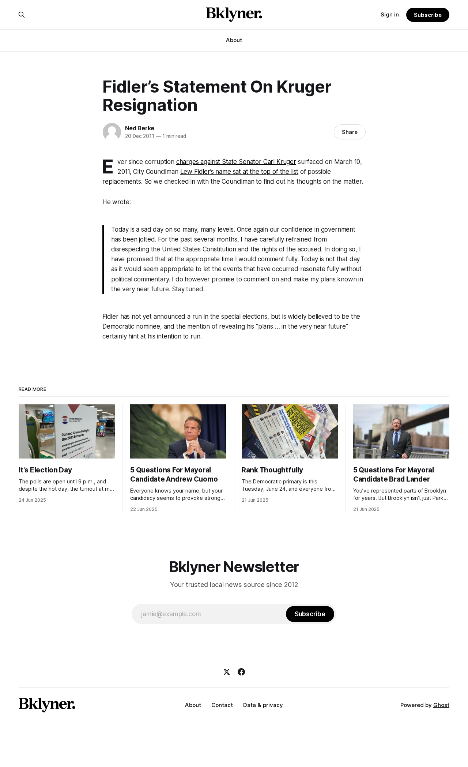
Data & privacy (263, 704)
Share (350, 131)
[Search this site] (21, 14)
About (234, 40)
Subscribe (427, 14)
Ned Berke (139, 128)
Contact (222, 704)
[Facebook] (241, 672)
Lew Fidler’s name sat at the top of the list (239, 171)
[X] (226, 672)
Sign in (390, 14)
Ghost (441, 704)
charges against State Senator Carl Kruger (236, 161)
